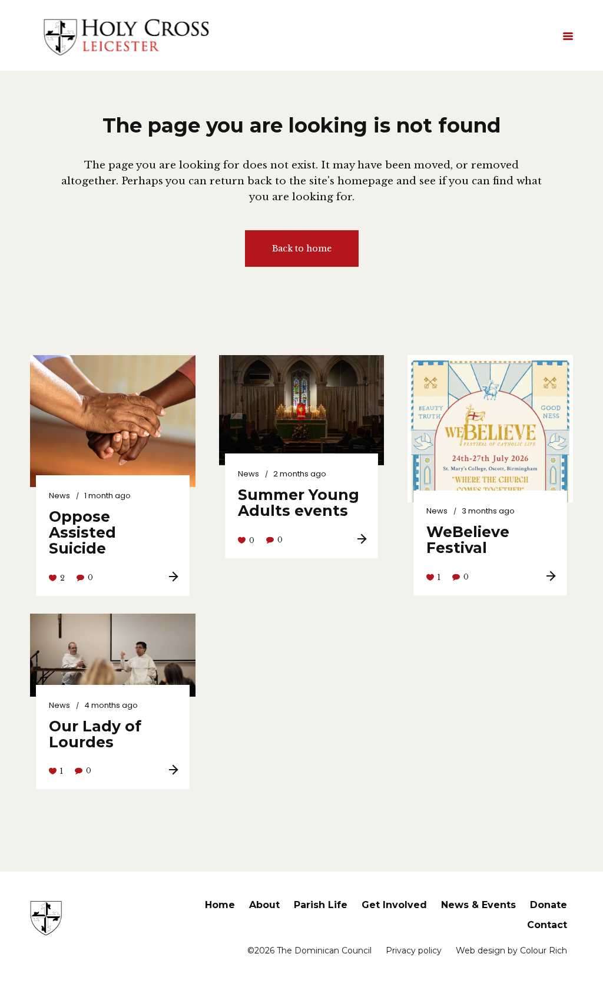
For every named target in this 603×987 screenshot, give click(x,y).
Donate (548, 904)
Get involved (394, 904)
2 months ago (299, 473)
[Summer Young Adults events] (302, 410)
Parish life (320, 904)
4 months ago (111, 705)
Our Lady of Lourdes (95, 734)
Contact (547, 924)
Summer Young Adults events (298, 502)
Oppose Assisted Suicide (82, 532)
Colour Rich (543, 950)
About (264, 904)
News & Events (478, 904)
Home (220, 904)
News (59, 495)
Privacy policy (414, 950)
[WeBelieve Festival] (490, 472)
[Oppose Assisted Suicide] (113, 421)
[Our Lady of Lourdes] (113, 655)
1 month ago (107, 495)
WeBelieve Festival (467, 540)
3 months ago (488, 510)
